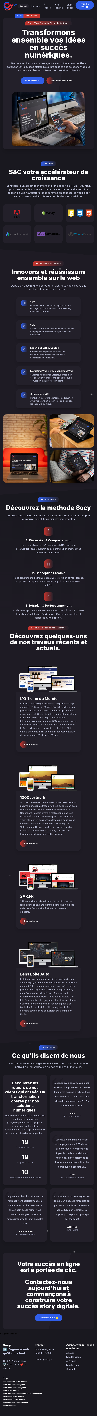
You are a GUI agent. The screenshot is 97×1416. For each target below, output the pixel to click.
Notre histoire (32, 16)
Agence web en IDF (11, 1333)
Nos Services (73, 1357)
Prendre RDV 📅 (85, 5)
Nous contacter (32, 80)
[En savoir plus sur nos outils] (17, 213)
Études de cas (70, 6)
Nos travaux (72, 1365)
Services (35, 6)
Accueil (23, 6)
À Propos (47, 6)
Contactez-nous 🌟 (48, 1317)
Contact (70, 1369)
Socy (19, 16)
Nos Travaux (59, 6)
